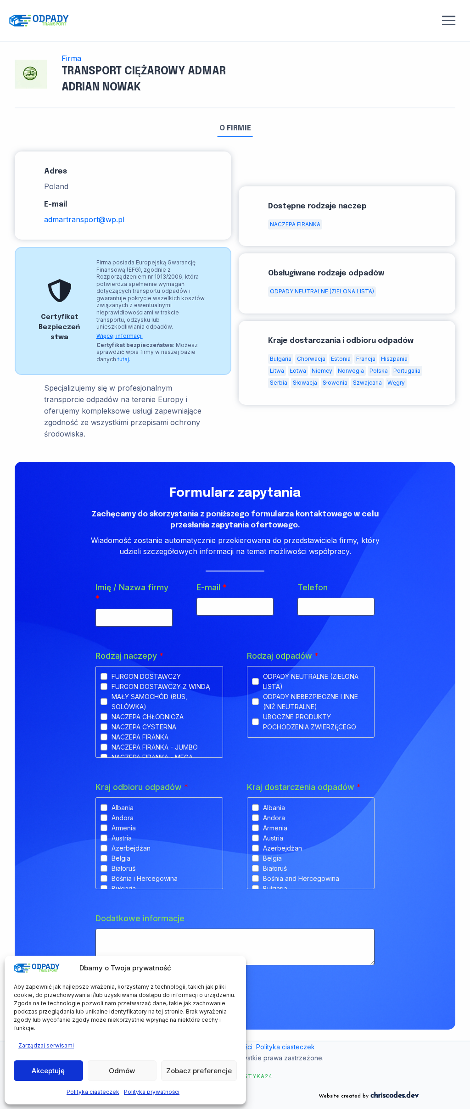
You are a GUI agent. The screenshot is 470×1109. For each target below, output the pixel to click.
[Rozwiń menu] (449, 20)
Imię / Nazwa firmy (131, 593)
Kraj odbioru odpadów (141, 787)
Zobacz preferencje (199, 1070)
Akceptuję (48, 1070)
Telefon (312, 587)
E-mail (211, 587)
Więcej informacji (119, 335)
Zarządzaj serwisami (46, 1045)
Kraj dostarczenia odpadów (304, 787)
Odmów (122, 1070)
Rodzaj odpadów (283, 656)
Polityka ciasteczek (93, 1091)
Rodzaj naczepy (129, 656)
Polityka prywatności (151, 1091)
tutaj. (124, 359)
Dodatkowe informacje (140, 918)
